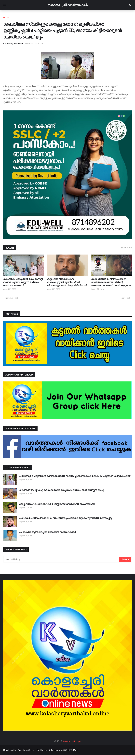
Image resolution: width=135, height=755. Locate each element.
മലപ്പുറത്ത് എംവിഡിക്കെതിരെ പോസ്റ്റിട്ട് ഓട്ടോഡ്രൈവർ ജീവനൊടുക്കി (56, 503)
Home (6, 17)
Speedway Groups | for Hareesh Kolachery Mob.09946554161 (48, 750)
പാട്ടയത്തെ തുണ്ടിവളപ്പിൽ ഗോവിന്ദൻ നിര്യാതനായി (47, 531)
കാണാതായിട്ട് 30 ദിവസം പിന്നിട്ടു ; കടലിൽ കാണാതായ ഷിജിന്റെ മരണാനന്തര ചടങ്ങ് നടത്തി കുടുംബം (111, 282)
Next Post (125, 298)
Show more (126, 247)
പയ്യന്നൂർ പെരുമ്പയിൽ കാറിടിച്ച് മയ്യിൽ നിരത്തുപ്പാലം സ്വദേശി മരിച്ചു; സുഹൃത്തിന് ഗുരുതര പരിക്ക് (74, 475)
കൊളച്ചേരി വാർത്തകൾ (68, 5)
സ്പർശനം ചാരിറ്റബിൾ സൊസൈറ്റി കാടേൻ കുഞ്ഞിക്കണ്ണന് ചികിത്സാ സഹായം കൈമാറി (23, 282)
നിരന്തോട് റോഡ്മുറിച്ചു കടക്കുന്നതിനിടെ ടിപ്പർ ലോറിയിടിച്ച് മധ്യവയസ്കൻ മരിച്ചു (61, 489)
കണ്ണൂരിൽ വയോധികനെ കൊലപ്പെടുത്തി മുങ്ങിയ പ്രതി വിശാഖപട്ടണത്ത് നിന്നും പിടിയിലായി (67, 282)
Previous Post (11, 298)
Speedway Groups (71, 741)
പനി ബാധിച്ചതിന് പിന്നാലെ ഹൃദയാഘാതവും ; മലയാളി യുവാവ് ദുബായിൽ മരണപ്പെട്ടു (65, 517)
